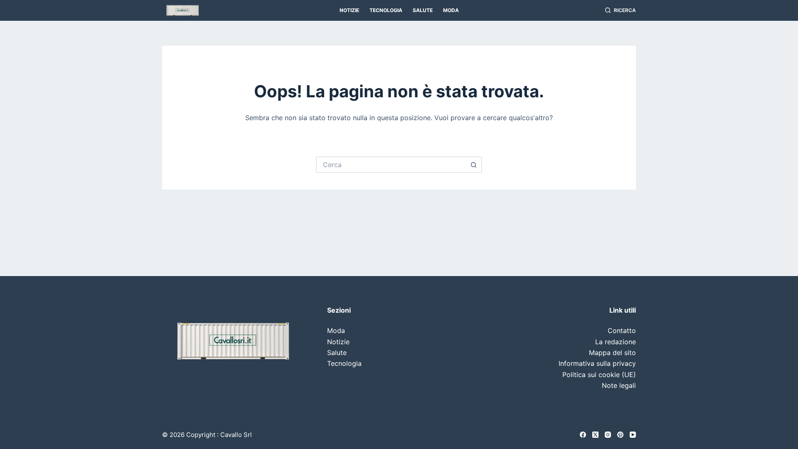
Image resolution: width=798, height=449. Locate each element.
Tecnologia (385, 10)
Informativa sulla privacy (597, 363)
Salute (423, 10)
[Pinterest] (620, 435)
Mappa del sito (612, 352)
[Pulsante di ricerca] (474, 164)
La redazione (615, 342)
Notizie (349, 10)
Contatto (622, 330)
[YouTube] (633, 435)
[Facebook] (583, 435)
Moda (451, 10)
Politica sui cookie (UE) (599, 374)
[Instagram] (608, 435)
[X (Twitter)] (595, 435)
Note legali (619, 385)
